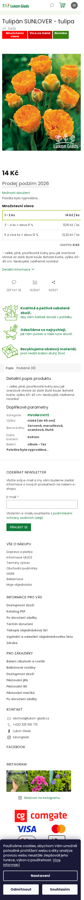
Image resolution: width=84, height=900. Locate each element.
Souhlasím (60, 889)
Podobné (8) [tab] (26, 368)
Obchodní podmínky (21, 568)
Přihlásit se (19, 527)
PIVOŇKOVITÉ (38, 415)
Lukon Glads (22, 731)
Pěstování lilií (16, 686)
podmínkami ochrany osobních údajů (39, 515)
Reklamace (14, 579)
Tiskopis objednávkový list (27, 630)
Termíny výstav (18, 563)
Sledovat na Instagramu (42, 798)
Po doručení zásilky (21, 618)
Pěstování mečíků (20, 693)
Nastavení (40, 875)
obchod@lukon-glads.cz (31, 718)
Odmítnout (21, 889)
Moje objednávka (19, 585)
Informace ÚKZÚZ (19, 557)
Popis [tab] (10, 368)
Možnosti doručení (16, 193)
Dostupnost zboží (20, 605)
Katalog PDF (15, 611)
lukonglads (21, 737)
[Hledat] (51, 5)
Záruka (11, 643)
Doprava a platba (19, 552)
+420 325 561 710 (25, 724)
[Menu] (74, 5)
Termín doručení (19, 624)
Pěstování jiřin (17, 680)
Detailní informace (16, 269)
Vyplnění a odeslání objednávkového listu (39, 637)
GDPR (10, 574)
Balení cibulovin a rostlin (25, 661)
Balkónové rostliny (21, 668)
